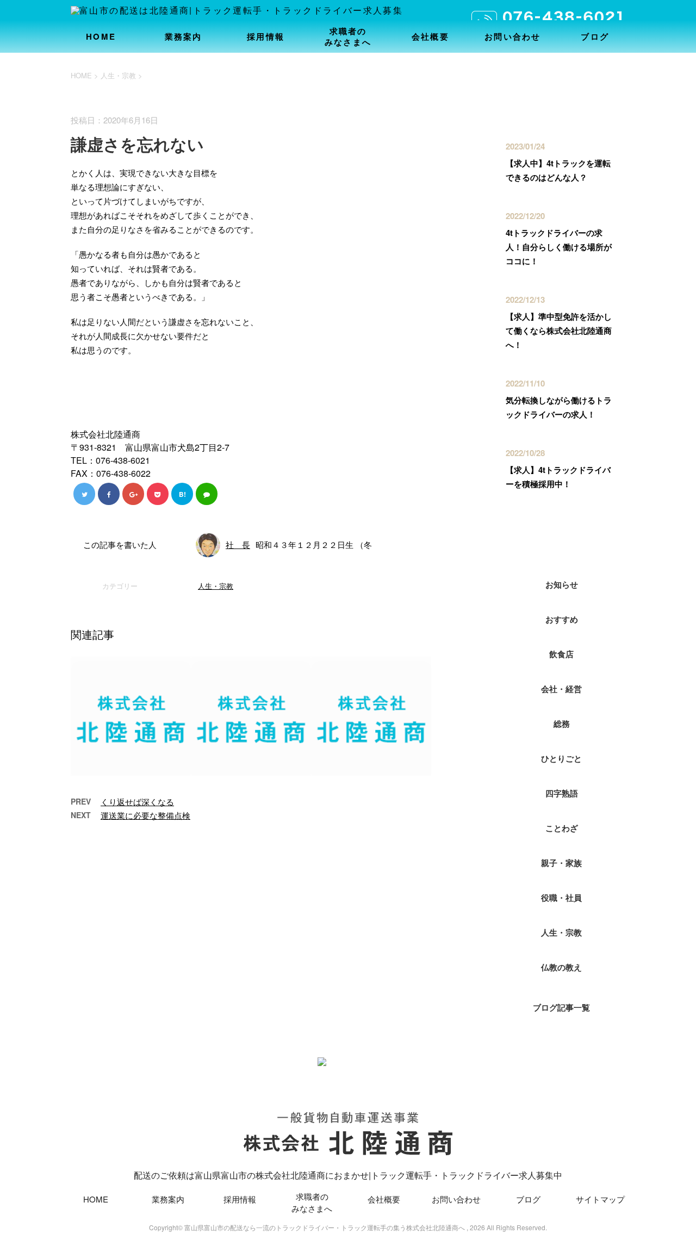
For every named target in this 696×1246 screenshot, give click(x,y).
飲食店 (561, 654)
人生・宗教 (215, 586)
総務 (562, 724)
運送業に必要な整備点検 (145, 815)
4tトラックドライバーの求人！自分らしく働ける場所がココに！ (559, 247)
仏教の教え (561, 967)
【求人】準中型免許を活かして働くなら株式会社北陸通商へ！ (559, 330)
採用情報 (265, 36)
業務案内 (183, 36)
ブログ (595, 36)
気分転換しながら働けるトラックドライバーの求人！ (559, 407)
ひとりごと (561, 758)
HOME (101, 36)
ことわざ (561, 828)
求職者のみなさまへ (348, 36)
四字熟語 (561, 793)
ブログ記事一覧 (561, 1007)
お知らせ (561, 584)
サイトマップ (600, 1199)
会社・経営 (561, 689)
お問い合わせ (512, 36)
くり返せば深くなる (137, 801)
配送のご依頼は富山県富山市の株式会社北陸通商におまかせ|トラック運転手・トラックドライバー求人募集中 (348, 1175)
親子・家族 (561, 863)
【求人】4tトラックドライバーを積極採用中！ (558, 477)
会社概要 (430, 36)
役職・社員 (561, 898)
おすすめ (561, 619)
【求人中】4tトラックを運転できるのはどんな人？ (558, 170)
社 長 (238, 544)
